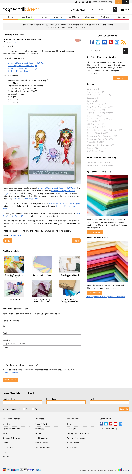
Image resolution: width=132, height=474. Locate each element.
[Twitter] (99, 42)
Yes (27, 409)
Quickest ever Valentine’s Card (99, 162)
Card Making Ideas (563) (96, 104)
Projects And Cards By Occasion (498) (102, 136)
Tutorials (71, 428)
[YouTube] (105, 42)
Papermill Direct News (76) (98, 133)
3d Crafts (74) (93, 89)
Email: (5, 333)
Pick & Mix (42, 17)
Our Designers (94, 292)
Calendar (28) (92, 101)
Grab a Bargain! (95, 232)
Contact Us (8, 447)
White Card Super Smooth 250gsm (23, 68)
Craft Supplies (41, 438)
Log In (118, 2)
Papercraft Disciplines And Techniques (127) (104, 130)
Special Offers (41, 442)
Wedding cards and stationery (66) (101, 145)
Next (76, 240)
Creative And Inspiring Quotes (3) (100, 113)
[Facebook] (92, 42)
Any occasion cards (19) (96, 92)
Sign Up (125, 2)
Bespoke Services (42, 447)
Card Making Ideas (19, 42)
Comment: (7, 347)
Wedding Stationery (76, 438)
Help (5, 433)
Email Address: (9, 399)
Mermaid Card (15, 235)
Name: (5, 326)
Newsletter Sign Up (108, 428)
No (36, 409)
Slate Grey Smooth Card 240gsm (22, 65)
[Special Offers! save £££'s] (107, 195)
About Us (7, 424)
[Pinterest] (111, 42)
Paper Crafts (73, 442)
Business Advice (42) (95, 98)
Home (10, 17)
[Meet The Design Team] (107, 261)
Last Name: (95, 399)
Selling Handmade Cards (78, 433)
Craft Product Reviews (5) (97, 151)
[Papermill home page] (21, 10)
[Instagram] (117, 42)
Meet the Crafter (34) (96, 127)
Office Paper (90, 17)
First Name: (51, 399)
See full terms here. (76, 27)
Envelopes (58, 17)
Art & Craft (106, 17)
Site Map (7, 452)
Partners (7, 456)
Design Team (73, 447)
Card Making (74, 17)
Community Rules (10, 372)
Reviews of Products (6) (96, 148)
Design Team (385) (94, 116)
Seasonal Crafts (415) (96, 142)
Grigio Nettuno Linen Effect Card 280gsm (26, 63)
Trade (5, 442)
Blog (69, 424)
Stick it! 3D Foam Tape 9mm (20, 71)
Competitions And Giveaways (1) (100, 107)
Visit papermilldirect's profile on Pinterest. (105, 296)
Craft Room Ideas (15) (96, 110)
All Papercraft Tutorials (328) (99, 95)
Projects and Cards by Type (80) (100, 139)
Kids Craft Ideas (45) (95, 124)
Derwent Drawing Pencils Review (100, 165)
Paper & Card (26, 17)
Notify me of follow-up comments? (22, 365)
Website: (7, 340)
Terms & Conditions (11, 428)
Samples (121, 17)
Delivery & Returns (11, 438)
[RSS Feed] (123, 42)
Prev (7, 240)
